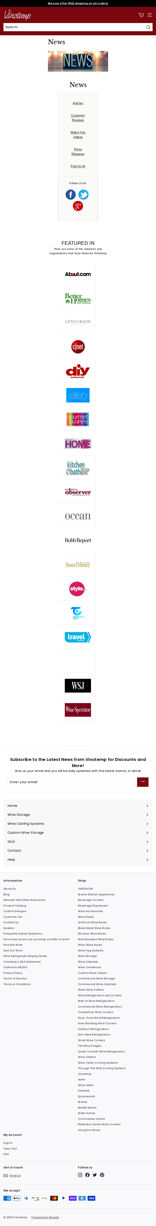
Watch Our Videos (77, 135)
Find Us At (78, 166)
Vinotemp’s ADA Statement (22, 962)
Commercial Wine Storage (96, 978)
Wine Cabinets (88, 962)
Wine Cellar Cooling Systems (98, 1063)
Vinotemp (85, 1074)
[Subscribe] (142, 782)
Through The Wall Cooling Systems (102, 1068)
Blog (6, 894)
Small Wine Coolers (91, 1040)
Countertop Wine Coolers (95, 1012)
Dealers (8, 928)
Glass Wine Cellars (91, 990)
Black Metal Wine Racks (94, 928)
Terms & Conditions (16, 984)
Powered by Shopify (45, 1217)
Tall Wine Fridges (89, 1046)
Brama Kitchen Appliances (96, 894)
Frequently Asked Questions (22, 934)
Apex (81, 1079)
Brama (82, 1102)
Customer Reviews (78, 118)
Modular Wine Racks (92, 934)
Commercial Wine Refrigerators (100, 1007)
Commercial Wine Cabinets (97, 984)
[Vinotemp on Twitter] (95, 1175)
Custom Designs (14, 911)
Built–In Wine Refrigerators (96, 1001)
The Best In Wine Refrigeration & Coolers (78, 3)
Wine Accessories (90, 911)
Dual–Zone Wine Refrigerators (99, 1018)
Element (83, 1091)
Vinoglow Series (89, 1130)
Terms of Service (15, 978)
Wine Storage (87, 956)
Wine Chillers (87, 1057)
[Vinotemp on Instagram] (80, 1175)
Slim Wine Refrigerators (94, 1034)
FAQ (6, 1154)
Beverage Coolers (91, 900)
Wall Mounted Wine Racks (96, 939)
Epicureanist (86, 1096)
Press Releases (78, 151)
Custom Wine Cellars (92, 973)
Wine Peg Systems (91, 950)
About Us (9, 889)
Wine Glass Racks (90, 945)
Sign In (7, 1143)
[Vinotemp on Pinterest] (102, 1175)
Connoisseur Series (91, 1119)
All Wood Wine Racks (92, 922)
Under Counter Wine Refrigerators (101, 1051)
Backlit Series (87, 1108)
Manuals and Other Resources (24, 900)
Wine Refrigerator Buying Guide (25, 956)
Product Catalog (14, 906)
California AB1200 (15, 967)
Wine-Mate (85, 1085)
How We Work (13, 945)
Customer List (12, 917)
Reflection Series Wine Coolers (99, 1124)
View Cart (10, 1149)
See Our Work (13, 950)
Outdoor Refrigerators (93, 1029)
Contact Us (11, 922)
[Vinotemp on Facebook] (87, 1175)
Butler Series (86, 1113)
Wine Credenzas (89, 967)
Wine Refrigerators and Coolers (100, 995)
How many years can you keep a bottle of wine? (36, 939)
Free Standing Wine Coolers (97, 1023)
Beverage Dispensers (93, 906)
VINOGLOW (85, 889)
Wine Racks (86, 917)
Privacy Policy (12, 973)
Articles (78, 103)
